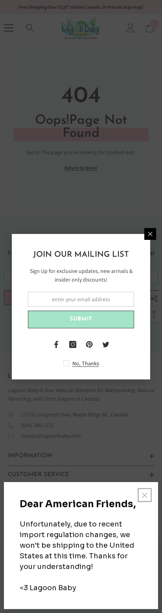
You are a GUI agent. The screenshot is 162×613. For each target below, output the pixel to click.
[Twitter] (106, 344)
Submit (81, 319)
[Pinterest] (89, 344)
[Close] (150, 234)
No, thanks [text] (85, 363)
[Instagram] (72, 344)
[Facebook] (56, 344)
